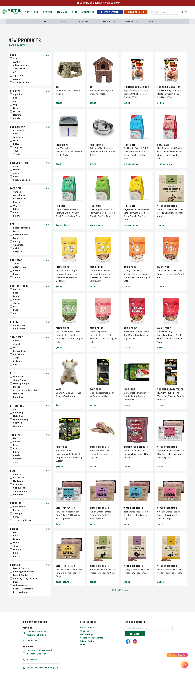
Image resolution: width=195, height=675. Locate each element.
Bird (75, 12)
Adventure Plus (21, 65)
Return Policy (87, 627)
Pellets (16, 215)
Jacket (16, 173)
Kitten (16, 270)
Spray (16, 516)
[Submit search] (182, 12)
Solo (15, 462)
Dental (16, 347)
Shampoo (18, 513)
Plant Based (19, 397)
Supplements (20, 491)
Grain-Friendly (20, 380)
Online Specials (136, 12)
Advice (62, 21)
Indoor (16, 386)
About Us (107, 21)
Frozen (16, 202)
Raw (15, 364)
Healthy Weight (21, 383)
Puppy (16, 274)
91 (120, 590)
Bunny (16, 238)
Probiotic (18, 484)
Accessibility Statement (92, 637)
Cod (15, 306)
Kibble (16, 209)
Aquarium (88, 12)
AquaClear (18, 75)
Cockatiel (18, 251)
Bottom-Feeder (21, 234)
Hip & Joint (18, 481)
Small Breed (19, 328)
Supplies (17, 147)
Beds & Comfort (21, 575)
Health (16, 140)
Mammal (62, 12)
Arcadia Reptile (21, 82)
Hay (15, 205)
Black (16, 532)
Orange (17, 549)
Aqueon (17, 79)
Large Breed (19, 325)
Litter (16, 144)
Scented (17, 422)
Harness (17, 169)
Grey (15, 546)
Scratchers (18, 458)
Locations (151, 21)
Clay (15, 409)
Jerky (16, 357)
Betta (16, 231)
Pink (15, 552)
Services (129, 21)
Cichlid (16, 248)
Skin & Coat (19, 487)
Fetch (16, 445)
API (14, 72)
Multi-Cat (18, 416)
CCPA (82, 644)
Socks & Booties (21, 179)
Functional (18, 354)
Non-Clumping (20, 419)
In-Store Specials (110, 12)
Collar (16, 166)
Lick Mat (17, 448)
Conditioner (19, 506)
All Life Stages (20, 267)
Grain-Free (18, 376)
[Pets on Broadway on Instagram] (135, 641)
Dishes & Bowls (20, 585)
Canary (16, 241)
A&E (15, 58)
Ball (15, 438)
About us (84, 631)
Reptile (48, 12)
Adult (16, 263)
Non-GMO (18, 393)
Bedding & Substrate (23, 571)
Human (17, 111)
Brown (16, 539)
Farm (15, 108)
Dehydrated (19, 195)
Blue (15, 535)
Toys (15, 150)
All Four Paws (19, 68)
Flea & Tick (18, 477)
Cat (36, 12)
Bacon (16, 289)
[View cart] (186, 12)
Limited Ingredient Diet (25, 390)
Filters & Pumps (21, 592)
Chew (16, 340)
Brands (42, 21)
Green (16, 542)
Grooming (18, 137)
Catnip (16, 299)
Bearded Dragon (21, 227)
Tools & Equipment (23, 520)
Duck (15, 309)
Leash (16, 176)
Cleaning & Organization (25, 578)
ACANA (16, 61)
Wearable (18, 494)
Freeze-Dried (20, 198)
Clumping (18, 412)
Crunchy (17, 344)
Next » (125, 590)
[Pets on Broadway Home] (11, 12)
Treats (16, 154)
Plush (16, 451)
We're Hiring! (86, 634)
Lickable (17, 361)
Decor (16, 581)
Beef (15, 292)
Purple (16, 556)
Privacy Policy (87, 641)
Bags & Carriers (21, 568)
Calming (17, 474)
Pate (15, 212)
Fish (15, 313)
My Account (84, 21)
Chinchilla (18, 244)
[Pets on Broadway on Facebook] (128, 641)
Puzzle (16, 455)
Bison (16, 296)
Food (16, 133)
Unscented (18, 426)
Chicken (17, 303)
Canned (17, 191)
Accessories (19, 130)
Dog (27, 12)
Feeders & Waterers (23, 588)
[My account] (191, 12)
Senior (16, 277)
